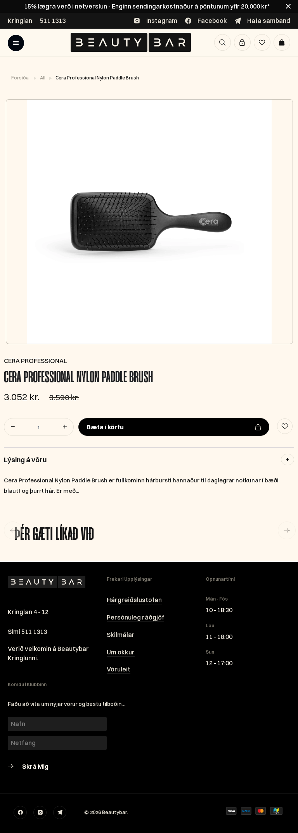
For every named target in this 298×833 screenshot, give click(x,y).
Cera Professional (35, 361)
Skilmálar (121, 635)
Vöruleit (118, 669)
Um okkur (121, 652)
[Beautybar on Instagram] (40, 812)
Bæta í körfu (105, 427)
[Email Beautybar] (59, 812)
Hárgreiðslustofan (134, 600)
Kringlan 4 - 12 (28, 612)
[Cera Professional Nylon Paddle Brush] (149, 221)
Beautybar (114, 812)
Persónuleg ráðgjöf (135, 617)
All (43, 78)
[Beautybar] (131, 42)
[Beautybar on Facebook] (20, 812)
